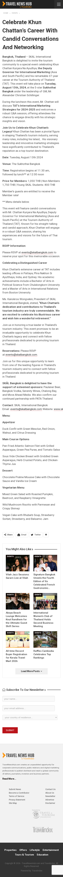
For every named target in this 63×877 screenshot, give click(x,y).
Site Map (13, 803)
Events (10, 556)
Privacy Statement (17, 799)
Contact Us (50, 789)
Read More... (9, 778)
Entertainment (51, 850)
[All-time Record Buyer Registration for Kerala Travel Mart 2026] (18, 639)
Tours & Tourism (24, 854)
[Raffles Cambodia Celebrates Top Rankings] (45, 639)
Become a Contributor (19, 793)
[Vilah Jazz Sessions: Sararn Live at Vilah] (18, 563)
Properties (10, 850)
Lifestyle (35, 850)
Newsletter (50, 796)
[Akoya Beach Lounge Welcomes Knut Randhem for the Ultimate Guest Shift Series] (18, 601)
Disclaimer (50, 803)
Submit (10, 730)
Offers (23, 850)
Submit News (15, 789)
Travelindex (37, 871)
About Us (49, 793)
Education (42, 854)
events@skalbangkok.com (37, 252)
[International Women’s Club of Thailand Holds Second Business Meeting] (45, 601)
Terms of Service (16, 796)
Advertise (49, 799)
